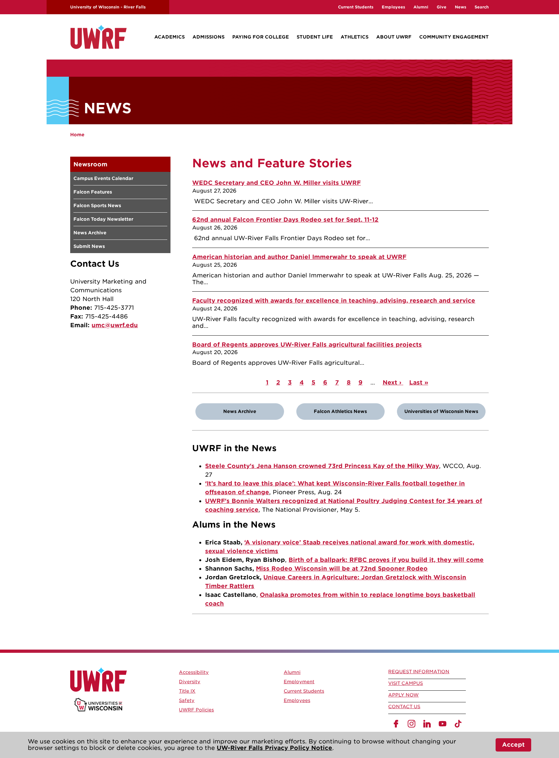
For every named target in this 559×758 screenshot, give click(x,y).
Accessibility (194, 672)
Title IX (187, 691)
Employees (393, 7)
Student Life (315, 36)
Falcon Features (92, 192)
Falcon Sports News (97, 205)
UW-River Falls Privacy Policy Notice (274, 747)
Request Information (418, 671)
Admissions (208, 36)
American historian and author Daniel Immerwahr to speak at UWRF (299, 256)
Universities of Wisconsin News (441, 411)
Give (441, 7)
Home (77, 134)
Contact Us (404, 706)
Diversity (189, 681)
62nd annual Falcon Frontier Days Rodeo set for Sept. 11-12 (285, 219)
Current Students (355, 7)
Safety (186, 700)
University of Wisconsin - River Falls (108, 7)
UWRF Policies (196, 709)
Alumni (420, 7)
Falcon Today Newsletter (103, 219)
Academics (169, 36)
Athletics (354, 36)
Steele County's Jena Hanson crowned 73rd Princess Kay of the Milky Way (322, 466)
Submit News (89, 246)
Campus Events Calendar (103, 178)
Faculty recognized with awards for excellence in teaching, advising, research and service (333, 300)
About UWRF (393, 36)
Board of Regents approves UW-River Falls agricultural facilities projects (307, 344)
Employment (299, 681)
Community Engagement (454, 36)
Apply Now (403, 694)
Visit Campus (405, 683)
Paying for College (260, 36)
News (460, 7)
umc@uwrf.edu (115, 325)
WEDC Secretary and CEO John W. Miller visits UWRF (276, 182)
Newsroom (90, 164)
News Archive (89, 232)
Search (482, 7)
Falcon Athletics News (340, 411)
